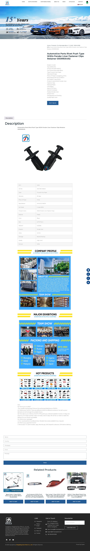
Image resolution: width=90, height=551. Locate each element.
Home (49, 45)
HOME (23, 1)
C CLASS (71, 45)
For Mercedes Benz (62, 45)
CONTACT (80, 1)
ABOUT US (56, 1)
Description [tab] (9, 118)
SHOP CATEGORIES (32, 1)
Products (53, 45)
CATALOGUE (72, 1)
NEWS (64, 1)
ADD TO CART (13, 501)
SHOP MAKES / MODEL (46, 1)
